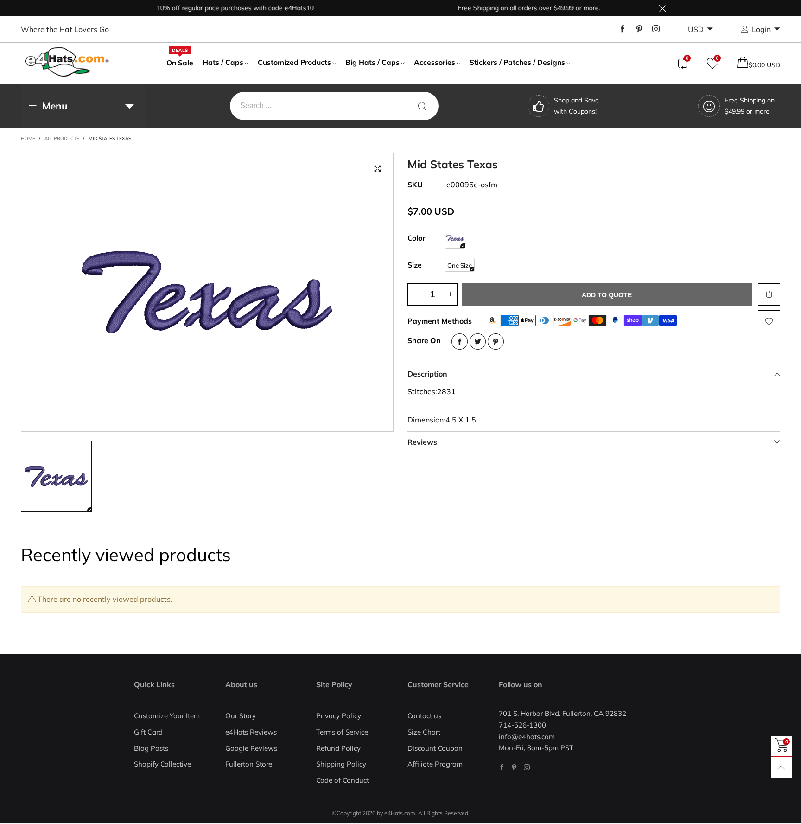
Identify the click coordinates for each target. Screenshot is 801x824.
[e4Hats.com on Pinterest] (514, 767)
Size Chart (423, 732)
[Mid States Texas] (207, 292)
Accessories (434, 62)
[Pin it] (496, 341)
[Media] (377, 169)
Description (427, 373)
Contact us (424, 715)
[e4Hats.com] (67, 61)
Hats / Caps (223, 62)
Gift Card (148, 732)
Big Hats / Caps (372, 62)
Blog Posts (151, 748)
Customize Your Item (167, 715)
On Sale (179, 62)
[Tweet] (478, 341)
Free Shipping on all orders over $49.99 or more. (516, 8)
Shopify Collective (162, 764)
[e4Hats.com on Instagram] (526, 767)
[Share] (459, 341)
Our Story (240, 715)
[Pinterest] (639, 29)
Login (761, 29)
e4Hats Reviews (251, 732)
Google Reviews (251, 748)
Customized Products (294, 62)
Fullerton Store (248, 764)
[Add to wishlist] (769, 321)
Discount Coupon (435, 748)
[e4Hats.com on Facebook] (501, 767)
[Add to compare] (769, 294)
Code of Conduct (342, 780)
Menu (54, 106)
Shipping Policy (341, 764)
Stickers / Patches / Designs (517, 62)
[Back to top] (781, 767)
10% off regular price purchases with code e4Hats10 (221, 8)
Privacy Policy (338, 715)
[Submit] (422, 106)
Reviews (422, 442)
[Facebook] (622, 29)
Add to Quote (607, 295)
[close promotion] (662, 8)
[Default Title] (455, 238)
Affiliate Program (435, 764)
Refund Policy (338, 748)
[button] (415, 294)
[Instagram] (656, 29)
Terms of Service (342, 732)
